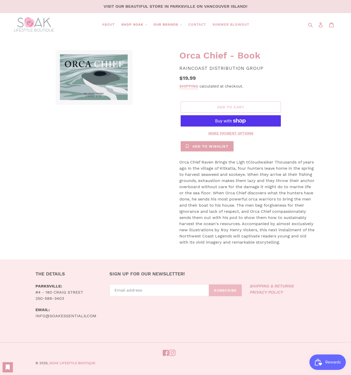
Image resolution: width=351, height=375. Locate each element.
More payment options (230, 133)
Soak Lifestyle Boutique (72, 363)
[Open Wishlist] (8, 367)
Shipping (188, 86)
